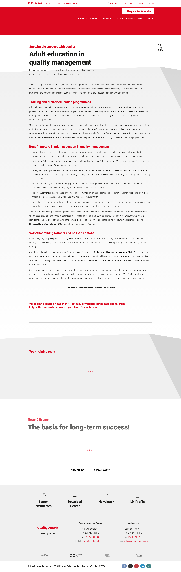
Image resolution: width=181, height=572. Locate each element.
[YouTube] (136, 566)
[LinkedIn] (142, 566)
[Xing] (148, 566)
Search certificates (44, 504)
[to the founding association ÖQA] (75, 555)
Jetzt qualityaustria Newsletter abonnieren (97, 303)
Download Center (75, 504)
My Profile (129, 3)
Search (142, 3)
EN (153, 3)
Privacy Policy (65, 566)
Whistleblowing (81, 566)
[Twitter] (130, 566)
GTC (56, 566)
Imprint (48, 566)
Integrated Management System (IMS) (115, 252)
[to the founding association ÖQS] (107, 555)
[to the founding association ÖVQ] (139, 555)
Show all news (78, 470)
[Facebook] (124, 566)
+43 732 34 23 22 (35, 3)
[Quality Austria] (44, 14)
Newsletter (106, 502)
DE (149, 3)
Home (48, 3)
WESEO (102, 566)
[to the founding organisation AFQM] (44, 555)
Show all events (102, 470)
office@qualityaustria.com (94, 541)
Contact (57, 3)
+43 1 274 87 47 (135, 537)
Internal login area (70, 3)
